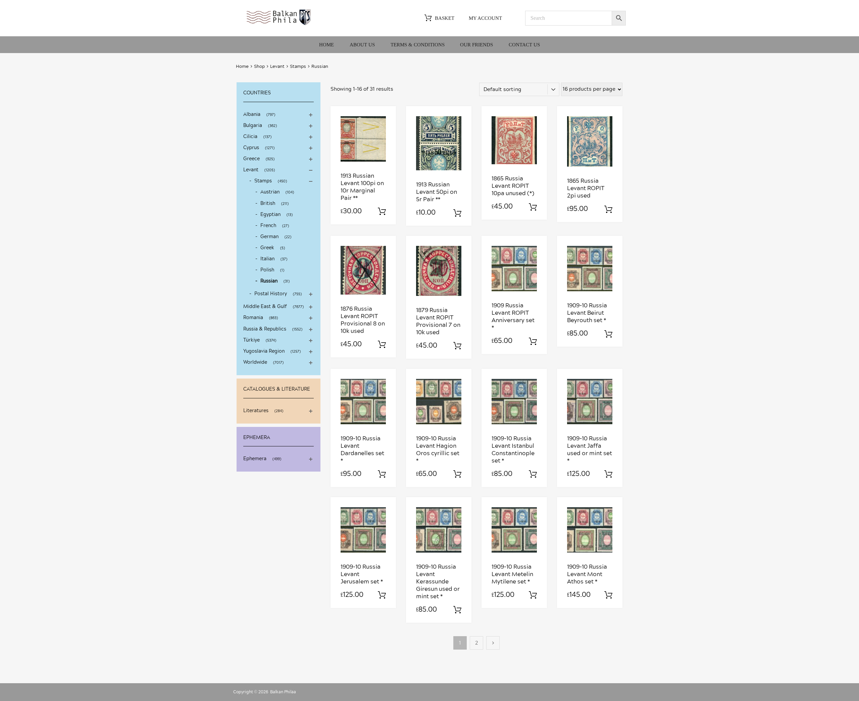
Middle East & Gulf (265, 306)
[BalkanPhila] (278, 24)
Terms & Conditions (418, 44)
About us (362, 44)
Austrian (270, 192)
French (268, 225)
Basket (444, 18)
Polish (267, 270)
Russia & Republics (264, 329)
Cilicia (250, 136)
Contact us (524, 44)
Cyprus (251, 147)
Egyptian (270, 214)
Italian (267, 259)
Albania (251, 114)
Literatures (255, 410)
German (269, 236)
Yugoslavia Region (264, 351)
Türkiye (251, 340)
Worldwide (255, 362)
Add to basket (382, 211)
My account (485, 18)
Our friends (476, 44)
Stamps (298, 66)
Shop (259, 66)
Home (326, 44)
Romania (253, 317)
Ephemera (254, 458)
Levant (277, 66)
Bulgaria (252, 125)
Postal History (270, 294)
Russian (268, 281)
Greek (267, 248)
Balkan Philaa (283, 692)
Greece (251, 159)
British (267, 203)
